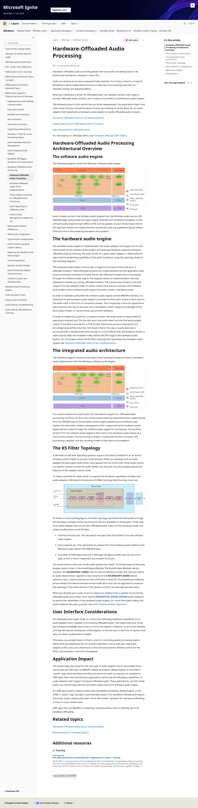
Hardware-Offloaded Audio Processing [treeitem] (19, 177)
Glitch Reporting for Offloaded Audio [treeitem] (19, 208)
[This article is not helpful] (191, 82)
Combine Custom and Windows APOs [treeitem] (17, 280)
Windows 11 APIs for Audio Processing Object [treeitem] (20, 136)
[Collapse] (33, 38)
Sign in (191, 23)
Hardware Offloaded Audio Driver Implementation (78, 117)
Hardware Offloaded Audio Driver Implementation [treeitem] (19, 186)
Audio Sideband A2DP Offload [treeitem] (17, 152)
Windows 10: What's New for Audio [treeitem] (18, 55)
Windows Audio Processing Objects (71, 732)
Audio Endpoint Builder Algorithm (109, 604)
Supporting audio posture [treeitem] (19, 129)
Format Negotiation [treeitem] (16, 260)
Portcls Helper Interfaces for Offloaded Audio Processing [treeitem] (21, 198)
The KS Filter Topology (175, 63)
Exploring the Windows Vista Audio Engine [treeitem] (20, 254)
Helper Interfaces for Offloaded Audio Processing (78, 123)
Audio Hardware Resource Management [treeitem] (19, 144)
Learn (55, 40)
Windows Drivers (80, 40)
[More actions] (143, 40)
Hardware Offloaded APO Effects (110, 135)
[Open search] (184, 23)
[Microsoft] (5, 23)
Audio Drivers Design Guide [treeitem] (17, 48)
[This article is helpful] (188, 82)
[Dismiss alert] (192, 5)
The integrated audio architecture (175, 58)
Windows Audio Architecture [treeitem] (18, 62)
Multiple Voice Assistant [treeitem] (18, 114)
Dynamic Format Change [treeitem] (19, 265)
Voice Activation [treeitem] (15, 119)
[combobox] (18, 43)
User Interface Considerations (179, 66)
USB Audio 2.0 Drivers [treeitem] (17, 124)
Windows (66, 40)
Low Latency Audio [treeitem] (16, 109)
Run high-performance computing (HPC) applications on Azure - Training (86, 757)
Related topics (172, 73)
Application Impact (174, 70)
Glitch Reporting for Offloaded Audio (71, 129)
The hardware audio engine (178, 53)
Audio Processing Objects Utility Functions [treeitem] (19, 272)
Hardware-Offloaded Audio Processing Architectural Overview (178, 47)
